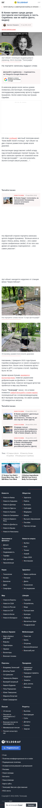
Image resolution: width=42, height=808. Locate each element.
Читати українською (9, 29)
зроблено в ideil (7, 801)
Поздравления (29, 625)
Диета (26, 581)
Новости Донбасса (10, 524)
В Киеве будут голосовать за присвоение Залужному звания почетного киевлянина (26, 201)
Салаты (27, 725)
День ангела (28, 684)
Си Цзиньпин (8, 674)
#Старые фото (12, 453)
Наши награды (8, 773)
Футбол (26, 543)
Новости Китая (8, 614)
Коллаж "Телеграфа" (24, 60)
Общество (26, 493)
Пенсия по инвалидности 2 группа (9, 716)
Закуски (27, 729)
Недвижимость (8, 552)
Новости (5, 493)
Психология (28, 585)
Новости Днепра (9, 505)
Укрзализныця (8, 563)
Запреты (27, 680)
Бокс (25, 546)
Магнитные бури (30, 621)
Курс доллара (8, 559)
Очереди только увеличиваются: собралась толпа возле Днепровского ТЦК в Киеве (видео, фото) (25, 430)
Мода (26, 607)
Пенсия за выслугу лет (10, 732)
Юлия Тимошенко (10, 692)
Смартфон (7, 588)
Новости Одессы (9, 508)
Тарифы (6, 556)
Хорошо (31, 805)
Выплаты (27, 505)
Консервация (29, 714)
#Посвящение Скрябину (24, 456)
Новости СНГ (8, 610)
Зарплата (27, 497)
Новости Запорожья (10, 515)
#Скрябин (10, 456)
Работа (26, 501)
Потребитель (29, 603)
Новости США (8, 603)
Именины (27, 687)
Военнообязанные (31, 647)
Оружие (6, 649)
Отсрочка (27, 643)
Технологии (7, 574)
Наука (4, 570)
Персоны (5, 663)
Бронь (26, 640)
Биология (6, 581)
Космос (6, 578)
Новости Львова (9, 512)
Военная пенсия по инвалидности (10, 723)
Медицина (28, 512)
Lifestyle (25, 595)
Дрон (5, 585)
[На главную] (21, 2)
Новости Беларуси (10, 618)
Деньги (5, 545)
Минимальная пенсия (11, 727)
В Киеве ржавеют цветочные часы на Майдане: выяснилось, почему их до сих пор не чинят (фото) (26, 417)
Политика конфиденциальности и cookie (17, 758)
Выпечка (27, 711)
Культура (27, 614)
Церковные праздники (28, 668)
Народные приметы (31, 673)
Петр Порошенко (9, 689)
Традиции (27, 677)
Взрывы (6, 642)
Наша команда (8, 780)
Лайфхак (27, 618)
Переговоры (8, 645)
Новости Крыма (9, 528)
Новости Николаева (10, 532)
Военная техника (9, 656)
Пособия (27, 522)
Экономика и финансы (7, 539)
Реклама (5, 769)
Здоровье (26, 570)
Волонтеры (7, 652)
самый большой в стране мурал (24, 393)
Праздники (26, 663)
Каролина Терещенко (13, 25)
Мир (3, 595)
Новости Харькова (10, 501)
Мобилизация (27, 632)
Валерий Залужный (10, 682)
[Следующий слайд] (40, 7)
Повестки (27, 636)
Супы (26, 718)
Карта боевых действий (8, 637)
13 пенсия (7, 711)
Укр (39, 2)
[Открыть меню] (3, 2)
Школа (26, 515)
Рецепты (25, 707)
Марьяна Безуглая (10, 696)
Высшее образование (32, 519)
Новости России (9, 607)
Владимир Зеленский (11, 667)
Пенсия (5, 707)
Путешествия (29, 610)
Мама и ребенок (30, 574)
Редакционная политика (11, 762)
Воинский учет (29, 650)
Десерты (27, 722)
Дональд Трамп (9, 671)
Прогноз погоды (30, 526)
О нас (4, 755)
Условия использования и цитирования (17, 766)
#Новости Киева (26, 453)
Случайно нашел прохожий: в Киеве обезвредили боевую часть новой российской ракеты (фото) (26, 443)
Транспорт (7, 548)
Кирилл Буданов (9, 685)
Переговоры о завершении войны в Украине (21, 7)
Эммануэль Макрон (10, 678)
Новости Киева (19, 195)
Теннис (26, 550)
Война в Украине (8, 632)
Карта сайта (7, 784)
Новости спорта (28, 539)
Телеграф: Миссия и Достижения (14, 787)
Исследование (29, 588)
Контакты (5, 776)
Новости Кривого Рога (9, 520)
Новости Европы (9, 600)
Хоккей (26, 554)
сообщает (13, 138)
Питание (27, 578)
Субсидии (27, 508)
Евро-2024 (28, 557)
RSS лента (6, 791)
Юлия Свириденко (10, 700)
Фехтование (28, 561)
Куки (20, 805)
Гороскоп (27, 600)
